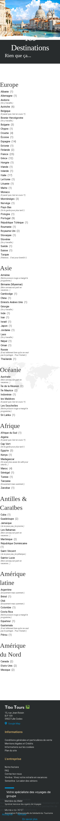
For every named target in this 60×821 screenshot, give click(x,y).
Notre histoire (12, 767)
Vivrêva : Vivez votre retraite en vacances (26, 777)
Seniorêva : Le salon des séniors (21, 781)
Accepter (7, 814)
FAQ (7, 770)
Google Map (14, 723)
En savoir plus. (30, 819)
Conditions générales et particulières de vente (28, 740)
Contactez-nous (13, 774)
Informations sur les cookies (19, 747)
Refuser (22, 814)
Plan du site (11, 750)
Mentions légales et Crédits (19, 743)
